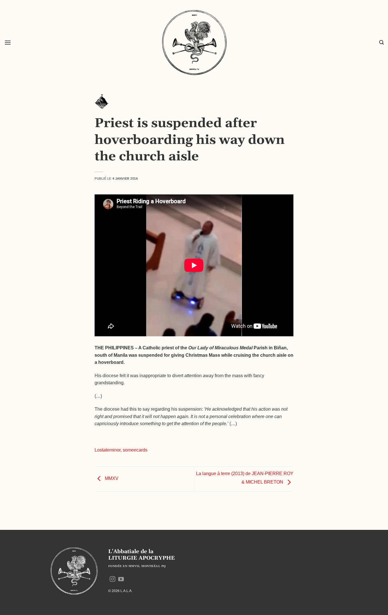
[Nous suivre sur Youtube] (121, 579)
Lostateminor (107, 450)
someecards (135, 450)
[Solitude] (102, 102)
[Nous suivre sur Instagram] (112, 579)
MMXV (111, 478)
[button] (7, 42)
